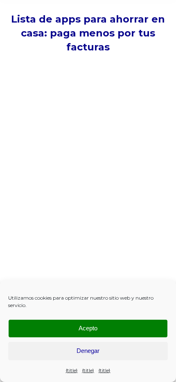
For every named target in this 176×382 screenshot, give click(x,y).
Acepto (88, 328)
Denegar (88, 350)
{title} (71, 370)
